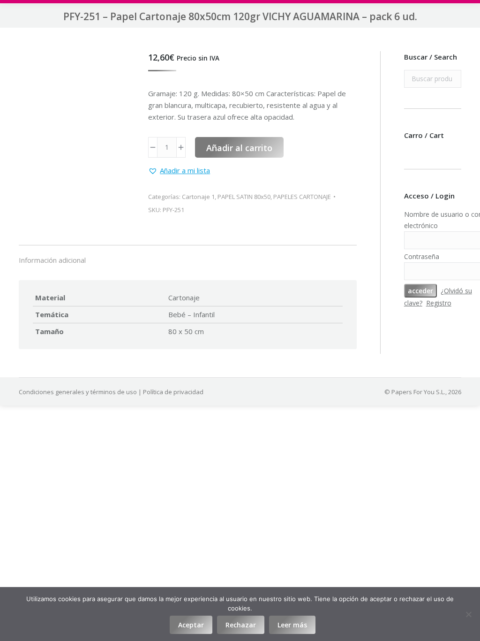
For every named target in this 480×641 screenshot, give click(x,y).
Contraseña (421, 256)
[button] (179, 170)
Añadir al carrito (239, 147)
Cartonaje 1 (198, 196)
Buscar (451, 79)
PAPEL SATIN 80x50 (244, 196)
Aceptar (191, 624)
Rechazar (240, 624)
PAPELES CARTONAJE (302, 196)
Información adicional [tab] (52, 260)
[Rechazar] (468, 614)
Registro (438, 302)
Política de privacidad (173, 392)
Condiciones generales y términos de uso (78, 392)
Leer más (292, 624)
